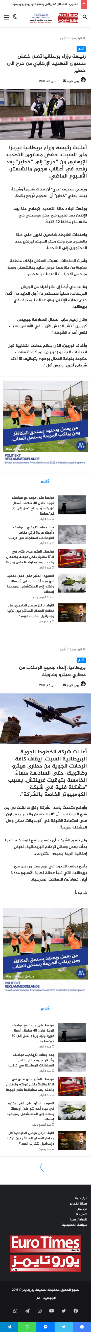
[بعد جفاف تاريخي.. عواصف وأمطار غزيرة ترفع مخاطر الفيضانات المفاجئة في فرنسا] (72, 534)
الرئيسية (76, 38)
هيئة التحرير (78, 1204)
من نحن (82, 1209)
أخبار (63, 38)
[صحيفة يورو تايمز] (49, 18)
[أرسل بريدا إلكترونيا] (64, 81)
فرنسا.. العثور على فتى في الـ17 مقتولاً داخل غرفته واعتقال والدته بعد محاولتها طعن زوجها (30, 557)
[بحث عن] (84, 20)
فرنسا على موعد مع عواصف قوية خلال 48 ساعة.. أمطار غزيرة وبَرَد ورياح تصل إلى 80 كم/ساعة (33, 506)
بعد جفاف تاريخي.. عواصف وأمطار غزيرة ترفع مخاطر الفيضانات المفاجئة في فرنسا (31, 533)
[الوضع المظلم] (15, 20)
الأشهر (46, 481)
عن (38, 1298)
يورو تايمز (73, 81)
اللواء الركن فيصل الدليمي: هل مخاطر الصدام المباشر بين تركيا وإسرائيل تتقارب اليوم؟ (30, 611)
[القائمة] (6, 20)
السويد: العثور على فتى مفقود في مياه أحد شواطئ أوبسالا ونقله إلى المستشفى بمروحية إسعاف (30, 584)
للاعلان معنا (78, 1219)
